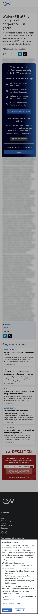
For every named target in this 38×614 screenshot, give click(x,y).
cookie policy (16, 560)
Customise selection (11, 603)
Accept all (7, 610)
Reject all (20, 610)
